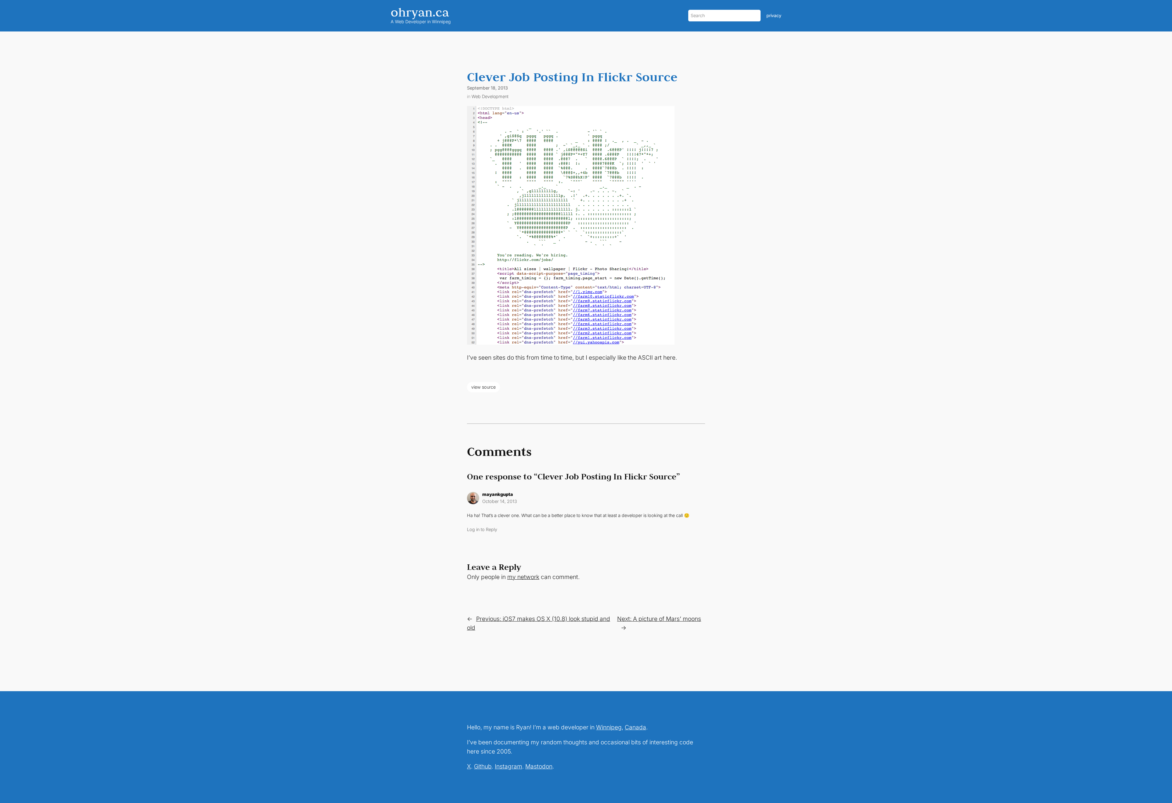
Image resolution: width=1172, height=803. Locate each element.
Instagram (508, 766)
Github (483, 766)
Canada (635, 727)
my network (523, 577)
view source (483, 387)
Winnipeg (609, 727)
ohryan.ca (420, 12)
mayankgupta (497, 494)
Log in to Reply (482, 529)
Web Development (490, 96)
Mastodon (538, 766)
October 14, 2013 (499, 501)
